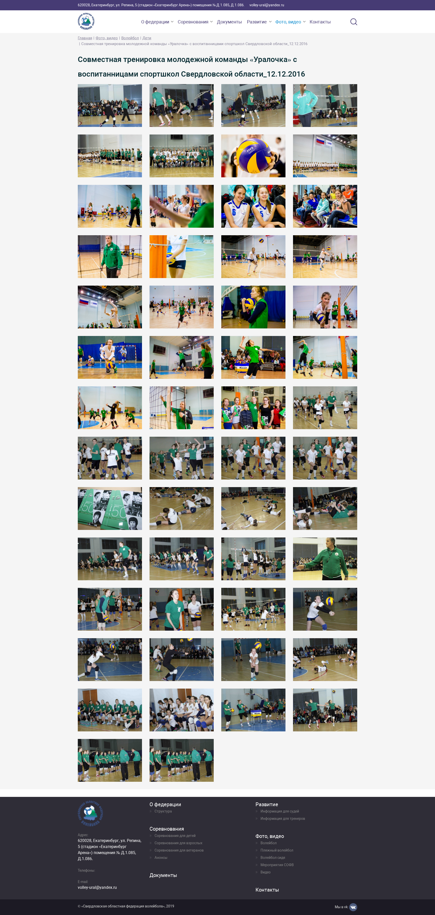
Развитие (257, 21)
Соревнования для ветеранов (179, 850)
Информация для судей (280, 811)
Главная (85, 38)
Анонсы (161, 858)
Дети (146, 38)
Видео (266, 872)
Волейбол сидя (273, 858)
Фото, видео (288, 21)
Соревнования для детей (175, 836)
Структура (163, 811)
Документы (229, 21)
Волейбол (130, 38)
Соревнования (193, 21)
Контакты (320, 21)
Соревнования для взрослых (178, 843)
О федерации (155, 21)
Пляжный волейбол (277, 850)
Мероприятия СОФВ (277, 865)
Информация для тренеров (283, 819)
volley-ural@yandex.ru (266, 5)
